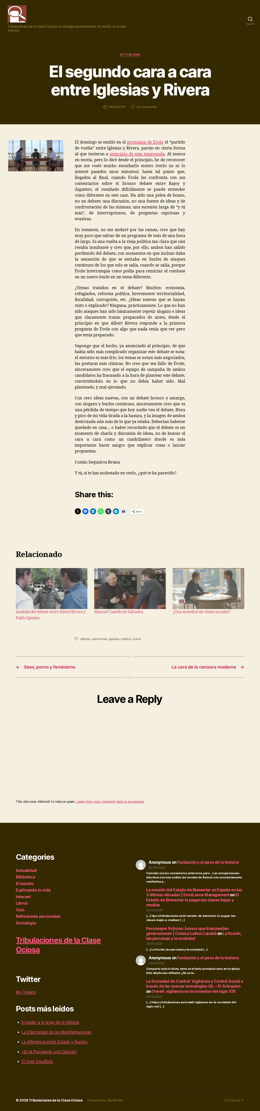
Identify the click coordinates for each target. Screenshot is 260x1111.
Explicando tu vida (33, 890)
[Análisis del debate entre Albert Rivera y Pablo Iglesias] (51, 588)
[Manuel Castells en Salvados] (130, 588)
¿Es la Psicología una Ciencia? (49, 1051)
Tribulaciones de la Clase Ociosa (55, 1100)
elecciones (99, 639)
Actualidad (130, 54)
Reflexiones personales (38, 916)
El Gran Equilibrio (37, 1061)
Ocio (20, 909)
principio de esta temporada (137, 154)
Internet (23, 896)
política (126, 639)
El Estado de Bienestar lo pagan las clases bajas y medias (192, 899)
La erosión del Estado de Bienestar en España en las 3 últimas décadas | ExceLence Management (194, 892)
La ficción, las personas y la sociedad (193, 936)
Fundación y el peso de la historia (208, 862)
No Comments (147, 107)
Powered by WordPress (105, 1100)
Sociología (26, 923)
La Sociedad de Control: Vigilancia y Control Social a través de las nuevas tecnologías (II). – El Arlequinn (194, 984)
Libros (22, 903)
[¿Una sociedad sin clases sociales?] (208, 588)
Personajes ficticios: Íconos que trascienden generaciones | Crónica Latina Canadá (187, 931)
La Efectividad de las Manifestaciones (56, 1032)
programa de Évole (145, 142)
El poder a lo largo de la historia (50, 1022)
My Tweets (26, 992)
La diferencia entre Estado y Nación (55, 1041)
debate (85, 639)
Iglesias (114, 639)
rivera (137, 639)
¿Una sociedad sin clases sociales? (201, 612)
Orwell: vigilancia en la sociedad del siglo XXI (193, 991)
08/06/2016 (117, 107)
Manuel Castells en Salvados (118, 612)
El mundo (24, 883)
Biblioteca (25, 877)
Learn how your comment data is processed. (110, 802)
